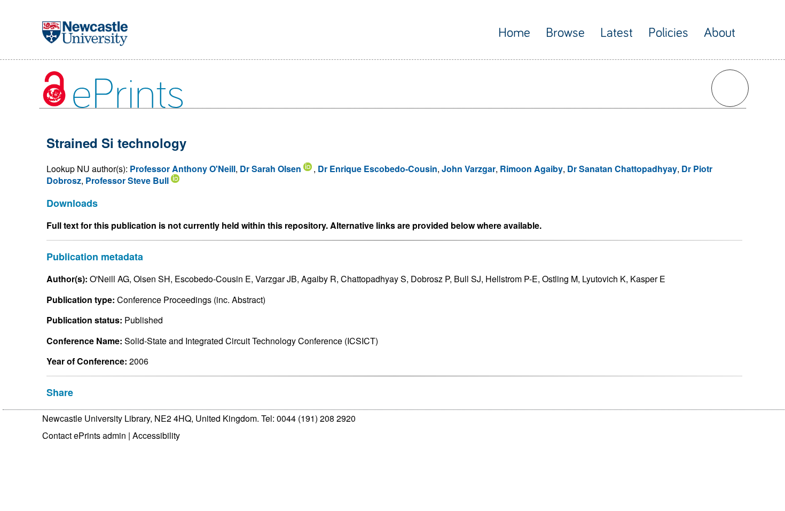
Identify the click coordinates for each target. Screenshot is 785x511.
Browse (565, 33)
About (719, 33)
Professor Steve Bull (127, 180)
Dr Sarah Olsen (270, 168)
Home (514, 33)
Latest (616, 33)
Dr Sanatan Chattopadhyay (622, 168)
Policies (668, 33)
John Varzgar (469, 168)
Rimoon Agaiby (531, 168)
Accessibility (156, 435)
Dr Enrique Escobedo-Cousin (377, 168)
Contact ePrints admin (84, 435)
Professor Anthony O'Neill (183, 168)
